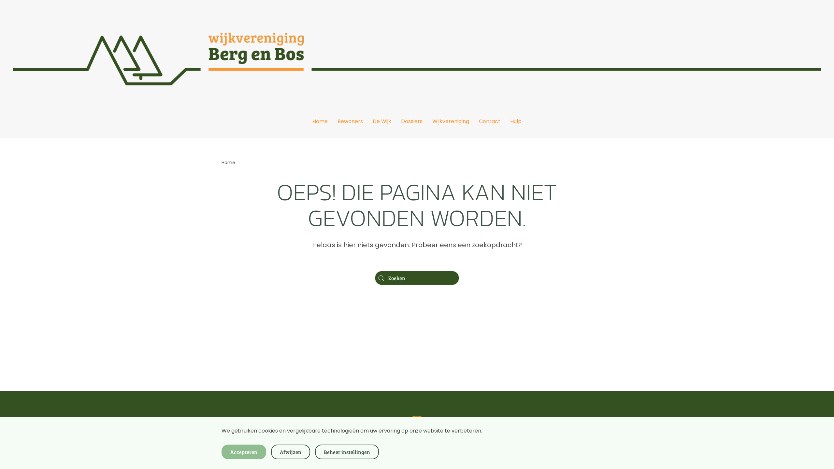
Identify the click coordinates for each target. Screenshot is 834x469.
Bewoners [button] (350, 121)
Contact (489, 121)
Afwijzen (290, 451)
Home (320, 121)
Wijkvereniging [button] (450, 121)
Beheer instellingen (347, 451)
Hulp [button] (516, 121)
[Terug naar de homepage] (417, 53)
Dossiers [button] (412, 121)
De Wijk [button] (382, 121)
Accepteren (243, 451)
